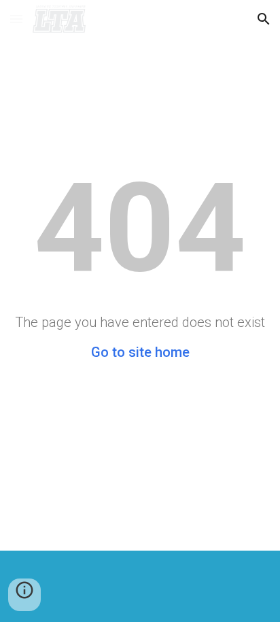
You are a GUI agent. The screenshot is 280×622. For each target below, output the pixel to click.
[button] (16, 18)
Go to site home (140, 352)
